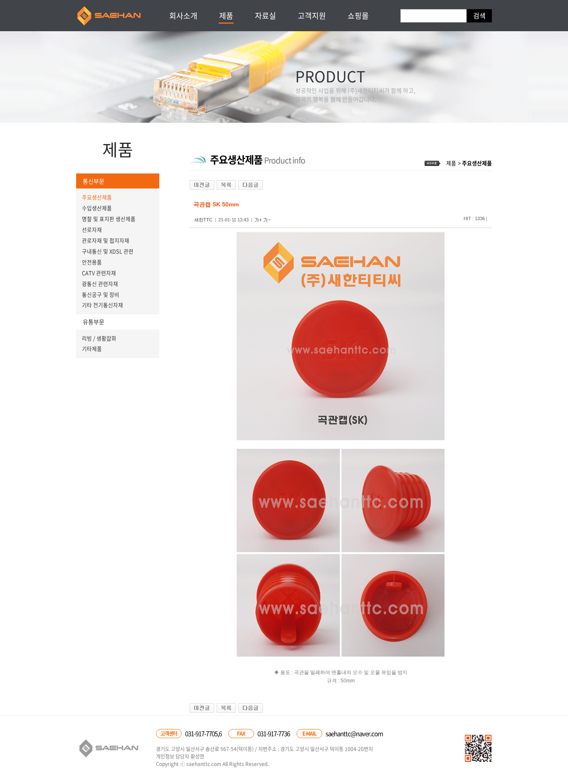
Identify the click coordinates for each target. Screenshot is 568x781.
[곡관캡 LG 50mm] (202, 184)
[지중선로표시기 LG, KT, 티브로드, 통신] (250, 184)
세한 (109, 15)
